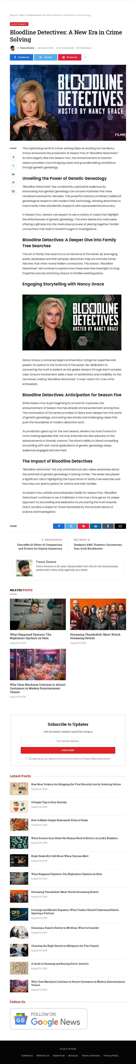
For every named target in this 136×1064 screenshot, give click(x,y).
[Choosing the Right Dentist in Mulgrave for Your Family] (19, 950)
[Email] (13, 191)
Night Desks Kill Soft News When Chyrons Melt (59, 856)
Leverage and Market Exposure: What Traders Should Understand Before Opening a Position (75, 911)
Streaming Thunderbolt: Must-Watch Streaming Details (95, 636)
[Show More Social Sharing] (85, 57)
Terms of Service (91, 1055)
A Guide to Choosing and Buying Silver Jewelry (60, 963)
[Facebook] (13, 157)
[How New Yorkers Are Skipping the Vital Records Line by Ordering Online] (19, 788)
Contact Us (27, 1055)
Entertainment (34, 15)
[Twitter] (13, 165)
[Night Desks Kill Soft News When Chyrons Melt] (19, 860)
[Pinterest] (13, 182)
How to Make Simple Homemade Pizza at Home (59, 820)
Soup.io (14, 15)
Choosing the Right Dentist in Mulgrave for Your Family (65, 945)
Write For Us (43, 1055)
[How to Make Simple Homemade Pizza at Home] (19, 824)
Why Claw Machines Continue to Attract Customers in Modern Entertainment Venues (38, 688)
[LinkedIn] (13, 174)
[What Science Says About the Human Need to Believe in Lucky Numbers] (19, 842)
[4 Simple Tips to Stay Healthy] (19, 806)
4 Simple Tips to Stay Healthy (49, 802)
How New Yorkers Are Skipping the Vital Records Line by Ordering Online (76, 784)
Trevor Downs (27, 48)
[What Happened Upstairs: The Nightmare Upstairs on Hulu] (38, 614)
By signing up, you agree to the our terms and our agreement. (69, 758)
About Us (73, 1055)
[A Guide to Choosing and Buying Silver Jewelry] (19, 968)
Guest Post (59, 1055)
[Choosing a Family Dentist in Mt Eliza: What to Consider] (19, 932)
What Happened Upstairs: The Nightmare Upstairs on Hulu (30, 636)
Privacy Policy (90, 758)
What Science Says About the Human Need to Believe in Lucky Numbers (74, 838)
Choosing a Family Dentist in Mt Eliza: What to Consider (65, 927)
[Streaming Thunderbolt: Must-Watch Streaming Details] (98, 614)
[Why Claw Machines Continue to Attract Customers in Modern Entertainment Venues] (38, 664)
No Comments (66, 48)
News (22, 15)
